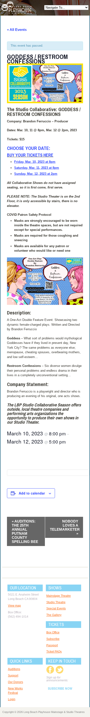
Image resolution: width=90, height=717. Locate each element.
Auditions (14, 669)
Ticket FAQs (54, 651)
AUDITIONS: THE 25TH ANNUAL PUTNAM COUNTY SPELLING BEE (25, 531)
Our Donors (15, 682)
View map (14, 605)
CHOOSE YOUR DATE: (28, 148)
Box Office (53, 632)
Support (13, 675)
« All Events (17, 30)
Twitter (59, 670)
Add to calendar (32, 493)
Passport (52, 645)
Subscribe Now (60, 688)
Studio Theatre (56, 602)
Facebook (50, 670)
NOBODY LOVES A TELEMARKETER (65, 527)
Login (11, 699)
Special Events (56, 608)
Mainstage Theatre (58, 596)
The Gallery (53, 615)
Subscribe (53, 639)
